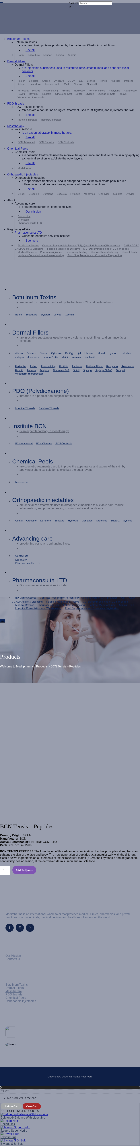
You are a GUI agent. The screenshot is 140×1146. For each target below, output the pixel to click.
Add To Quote (24, 870)
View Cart (32, 1106)
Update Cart (11, 1106)
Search (74, 3)
